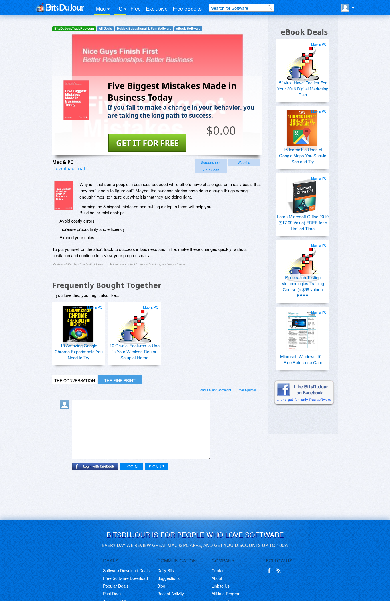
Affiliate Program (227, 593)
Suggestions (168, 578)
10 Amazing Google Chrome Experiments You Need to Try (79, 351)
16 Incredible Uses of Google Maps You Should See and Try (302, 155)
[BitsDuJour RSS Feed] (279, 570)
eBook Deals (304, 32)
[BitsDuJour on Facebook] (270, 570)
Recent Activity (170, 593)
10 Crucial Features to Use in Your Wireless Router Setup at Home (135, 351)
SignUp (156, 466)
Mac (101, 8)
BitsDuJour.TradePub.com (74, 28)
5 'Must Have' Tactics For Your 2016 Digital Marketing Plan (302, 89)
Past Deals (112, 593)
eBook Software (188, 28)
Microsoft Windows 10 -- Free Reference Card (302, 359)
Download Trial (68, 168)
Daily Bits (165, 570)
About (217, 578)
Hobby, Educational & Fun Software (144, 28)
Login (131, 466)
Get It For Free (147, 143)
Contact (219, 570)
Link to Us (221, 586)
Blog (161, 586)
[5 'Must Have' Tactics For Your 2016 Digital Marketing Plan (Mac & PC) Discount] (302, 60)
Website (244, 162)
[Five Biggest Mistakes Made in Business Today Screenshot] (63, 195)
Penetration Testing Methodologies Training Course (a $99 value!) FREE (302, 286)
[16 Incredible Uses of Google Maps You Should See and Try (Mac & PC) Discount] (302, 127)
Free (135, 8)
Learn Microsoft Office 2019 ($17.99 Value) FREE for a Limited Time (303, 222)
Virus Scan (210, 169)
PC (118, 8)
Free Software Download (125, 578)
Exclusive (157, 8)
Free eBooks (187, 8)
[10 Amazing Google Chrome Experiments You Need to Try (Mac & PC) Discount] (78, 323)
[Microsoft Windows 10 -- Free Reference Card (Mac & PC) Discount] (302, 328)
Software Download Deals (126, 570)
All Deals (105, 28)
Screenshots (210, 162)
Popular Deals (115, 586)
